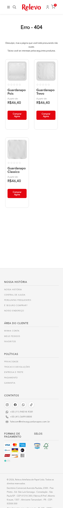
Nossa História (13, 290)
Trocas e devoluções (17, 367)
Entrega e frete (13, 372)
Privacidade (11, 362)
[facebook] (15, 405)
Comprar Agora (17, 115)
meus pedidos (12, 336)
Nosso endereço (14, 311)
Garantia (9, 383)
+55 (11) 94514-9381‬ (21, 412)
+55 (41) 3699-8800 (21, 417)
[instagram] (7, 405)
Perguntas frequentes (17, 300)
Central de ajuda (14, 295)
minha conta (11, 331)
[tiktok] (31, 405)
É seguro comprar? (15, 306)
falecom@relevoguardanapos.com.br (30, 422)
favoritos (10, 342)
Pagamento (11, 378)
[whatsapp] (23, 405)
